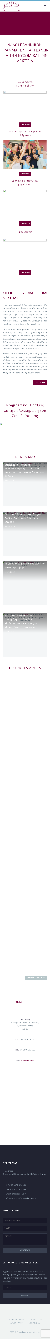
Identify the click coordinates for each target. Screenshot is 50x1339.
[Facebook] (22, 1311)
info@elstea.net (19, 1194)
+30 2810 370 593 (18, 1185)
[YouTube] (28, 1311)
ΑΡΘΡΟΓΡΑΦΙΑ (17, 1323)
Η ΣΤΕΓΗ (33, 10)
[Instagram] (25, 1311)
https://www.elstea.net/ (25, 1198)
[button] (5, 481)
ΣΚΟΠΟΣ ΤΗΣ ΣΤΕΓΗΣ (16, 1320)
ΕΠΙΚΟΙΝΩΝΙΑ (34, 1323)
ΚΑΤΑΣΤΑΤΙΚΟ (36, 1320)
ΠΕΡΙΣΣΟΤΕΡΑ (25, 125)
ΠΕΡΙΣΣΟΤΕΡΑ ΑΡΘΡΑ (36, 977)
